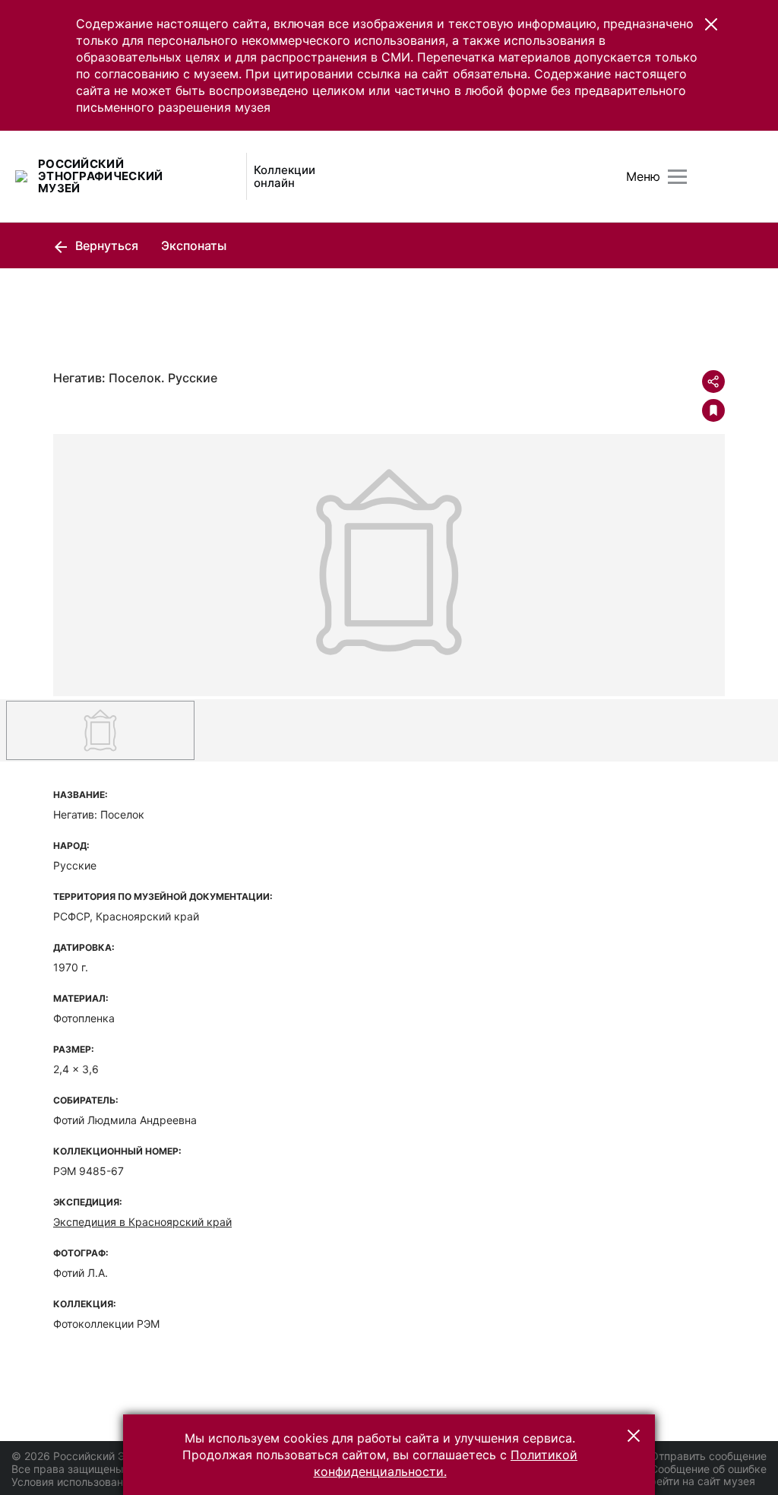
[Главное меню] (677, 177)
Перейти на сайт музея (695, 1480)
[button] (711, 24)
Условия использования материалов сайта (121, 1481)
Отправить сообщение (708, 1455)
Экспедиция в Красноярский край (142, 1221)
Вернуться (105, 245)
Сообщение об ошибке (708, 1468)
